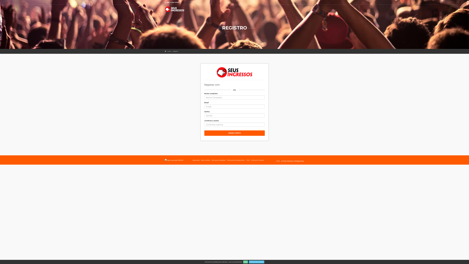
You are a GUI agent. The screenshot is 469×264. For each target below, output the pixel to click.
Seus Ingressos (174, 9)
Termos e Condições (218, 160)
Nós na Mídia (205, 160)
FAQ (248, 160)
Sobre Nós (195, 160)
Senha (207, 112)
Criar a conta (234, 133)
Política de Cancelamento (236, 160)
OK (245, 262)
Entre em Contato (257, 160)
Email (206, 103)
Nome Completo (211, 93)
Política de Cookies (256, 262)
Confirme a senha (211, 121)
